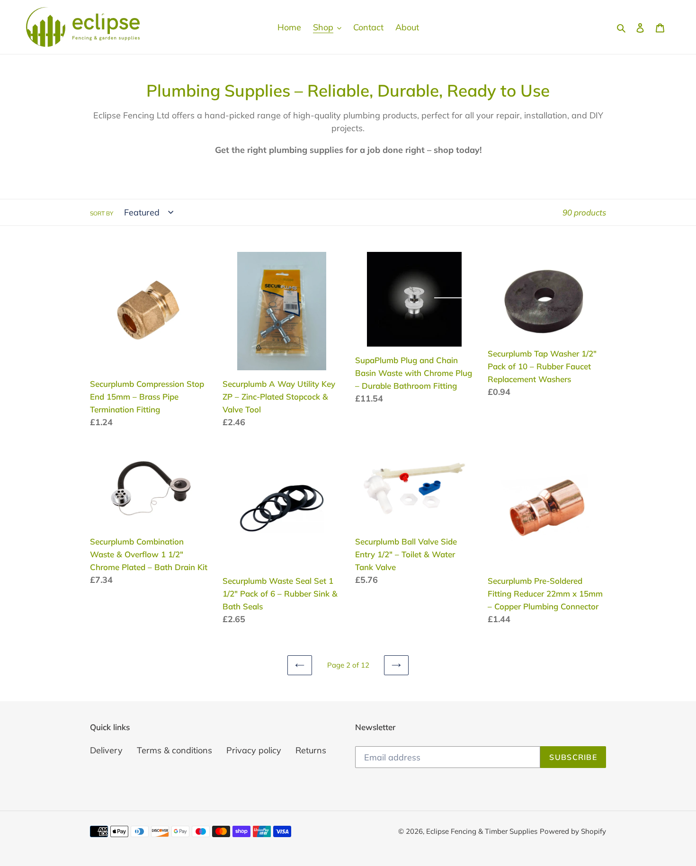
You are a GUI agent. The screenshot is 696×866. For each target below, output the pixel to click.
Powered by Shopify (573, 831)
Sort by (101, 213)
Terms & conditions (174, 750)
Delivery (106, 750)
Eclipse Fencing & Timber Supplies (481, 831)
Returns (310, 750)
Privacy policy (253, 750)
